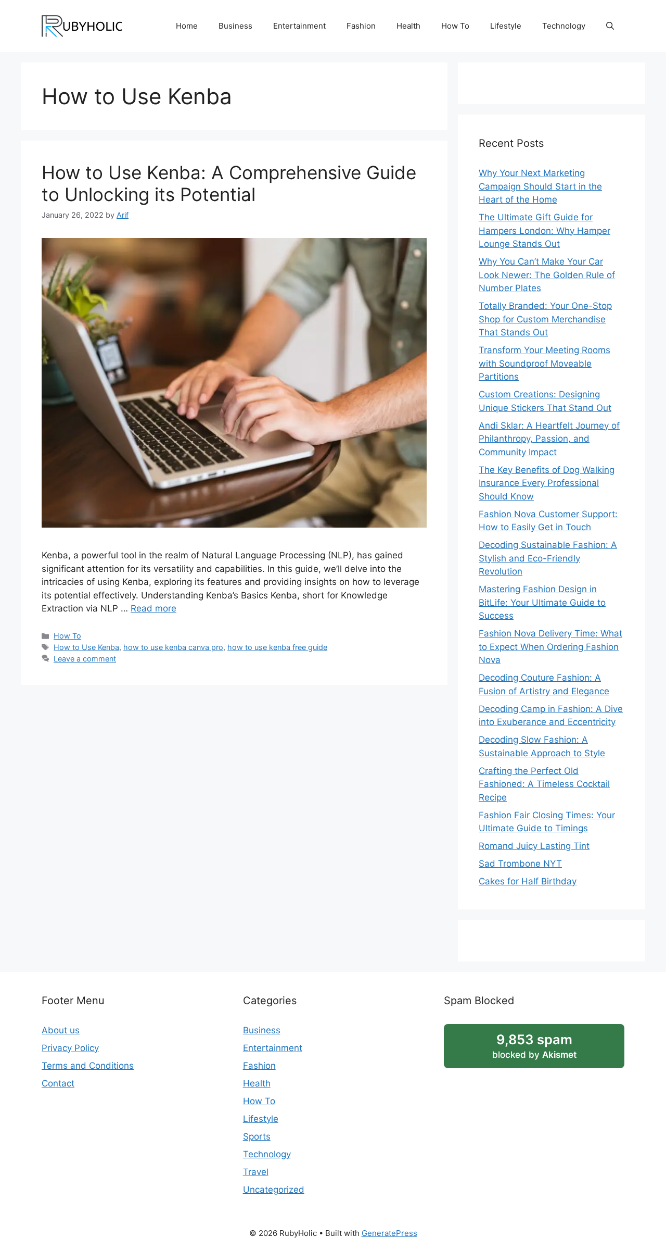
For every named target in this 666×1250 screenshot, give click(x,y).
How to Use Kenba (86, 647)
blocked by (534, 1045)
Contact (58, 1083)
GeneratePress (389, 1233)
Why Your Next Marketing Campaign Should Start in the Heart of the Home (540, 186)
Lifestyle (505, 26)
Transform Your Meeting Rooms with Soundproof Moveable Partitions (544, 363)
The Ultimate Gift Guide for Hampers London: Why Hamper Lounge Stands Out (544, 230)
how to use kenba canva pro (173, 647)
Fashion (361, 26)
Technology (563, 26)
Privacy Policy (70, 1048)
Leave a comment (85, 658)
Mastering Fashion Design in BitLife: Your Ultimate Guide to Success (542, 602)
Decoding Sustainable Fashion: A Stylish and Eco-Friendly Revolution (548, 558)
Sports (257, 1136)
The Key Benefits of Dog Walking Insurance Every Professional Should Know (546, 483)
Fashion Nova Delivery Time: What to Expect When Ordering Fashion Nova (550, 646)
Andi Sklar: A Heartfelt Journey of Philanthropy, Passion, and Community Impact (549, 438)
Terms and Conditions (88, 1065)
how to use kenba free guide (277, 647)
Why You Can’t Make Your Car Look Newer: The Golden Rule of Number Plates (547, 274)
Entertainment (299, 26)
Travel (255, 1172)
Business (235, 26)
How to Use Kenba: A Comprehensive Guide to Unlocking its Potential (229, 183)
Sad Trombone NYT (520, 863)
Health (408, 26)
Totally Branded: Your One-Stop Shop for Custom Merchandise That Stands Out (545, 319)
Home (187, 26)
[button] (610, 26)
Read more (153, 608)
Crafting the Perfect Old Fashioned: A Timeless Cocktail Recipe (544, 784)
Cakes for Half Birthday (528, 881)
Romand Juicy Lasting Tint (534, 846)
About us (61, 1030)
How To (455, 26)
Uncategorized (273, 1189)
